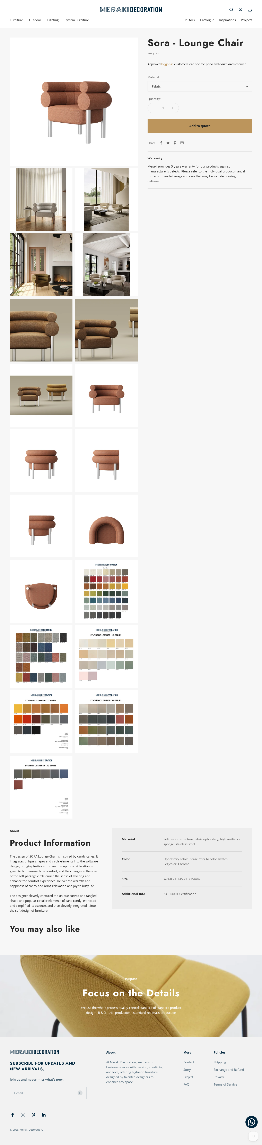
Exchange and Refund (229, 1069)
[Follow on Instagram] (23, 1115)
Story (187, 1069)
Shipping (220, 1062)
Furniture (16, 20)
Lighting (53, 20)
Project (188, 1077)
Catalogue (207, 20)
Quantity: (154, 99)
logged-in (166, 64)
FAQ (186, 1084)
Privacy (219, 1077)
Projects (246, 20)
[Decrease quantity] (154, 108)
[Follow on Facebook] (12, 1115)
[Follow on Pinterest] (33, 1115)
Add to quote (199, 126)
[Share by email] (181, 142)
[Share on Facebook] (161, 142)
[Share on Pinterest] (175, 142)
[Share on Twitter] (168, 142)
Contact (188, 1062)
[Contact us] (251, 1122)
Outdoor (35, 20)
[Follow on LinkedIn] (44, 1115)
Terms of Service (225, 1084)
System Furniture (77, 20)
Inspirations (227, 20)
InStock (190, 20)
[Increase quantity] (173, 108)
